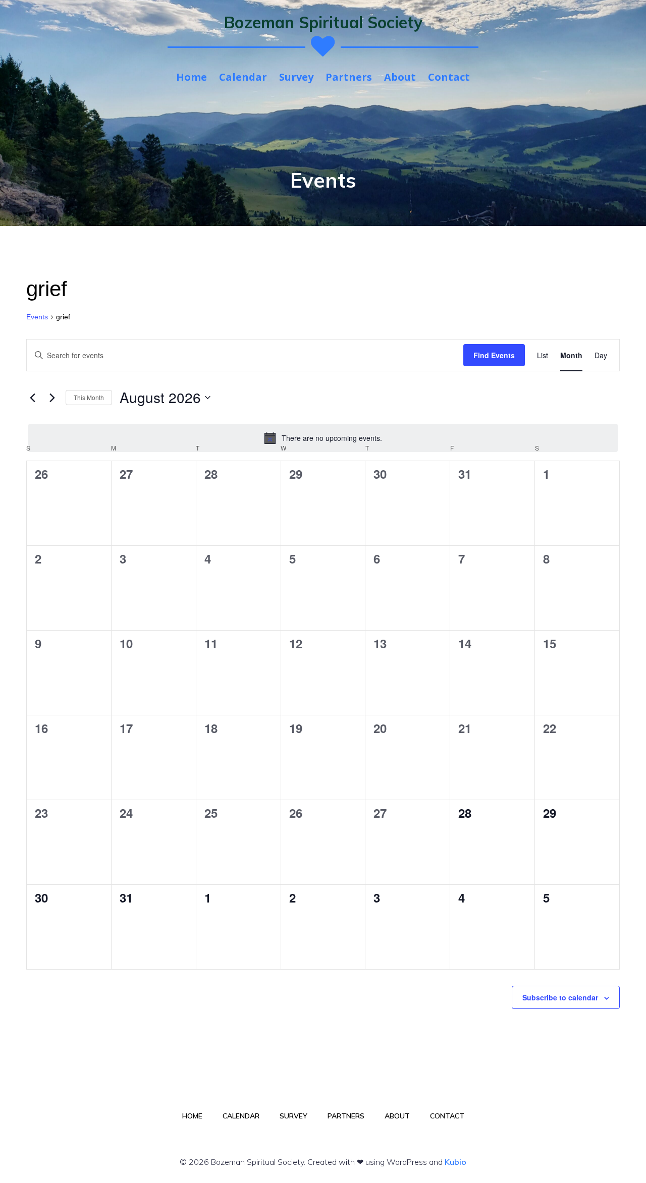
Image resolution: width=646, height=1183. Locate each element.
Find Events (494, 355)
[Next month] (52, 397)
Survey (296, 77)
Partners (349, 77)
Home (191, 77)
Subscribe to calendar (560, 997)
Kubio (455, 1162)
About (400, 77)
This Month (89, 397)
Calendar (243, 77)
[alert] (323, 438)
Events (37, 317)
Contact (449, 77)
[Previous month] (32, 397)
